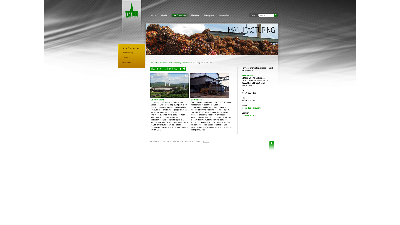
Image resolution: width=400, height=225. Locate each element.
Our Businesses (180, 15)
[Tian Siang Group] (131, 17)
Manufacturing (175, 63)
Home (154, 15)
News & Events (225, 15)
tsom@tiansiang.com (251, 108)
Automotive (126, 62)
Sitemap (206, 142)
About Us (165, 15)
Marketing (195, 15)
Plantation (126, 57)
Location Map (248, 115)
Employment (209, 15)
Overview (186, 63)
